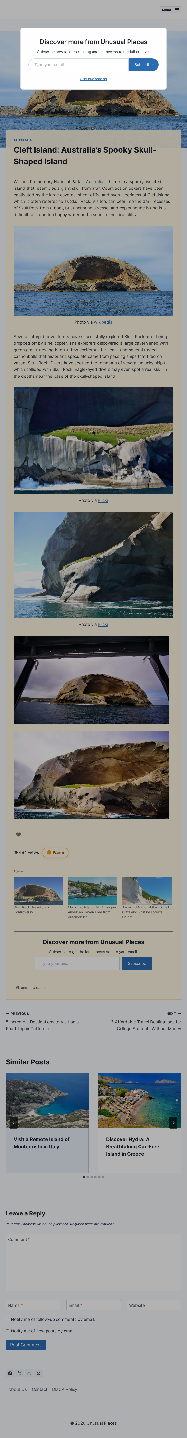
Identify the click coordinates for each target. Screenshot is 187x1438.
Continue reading (93, 79)
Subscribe (143, 64)
